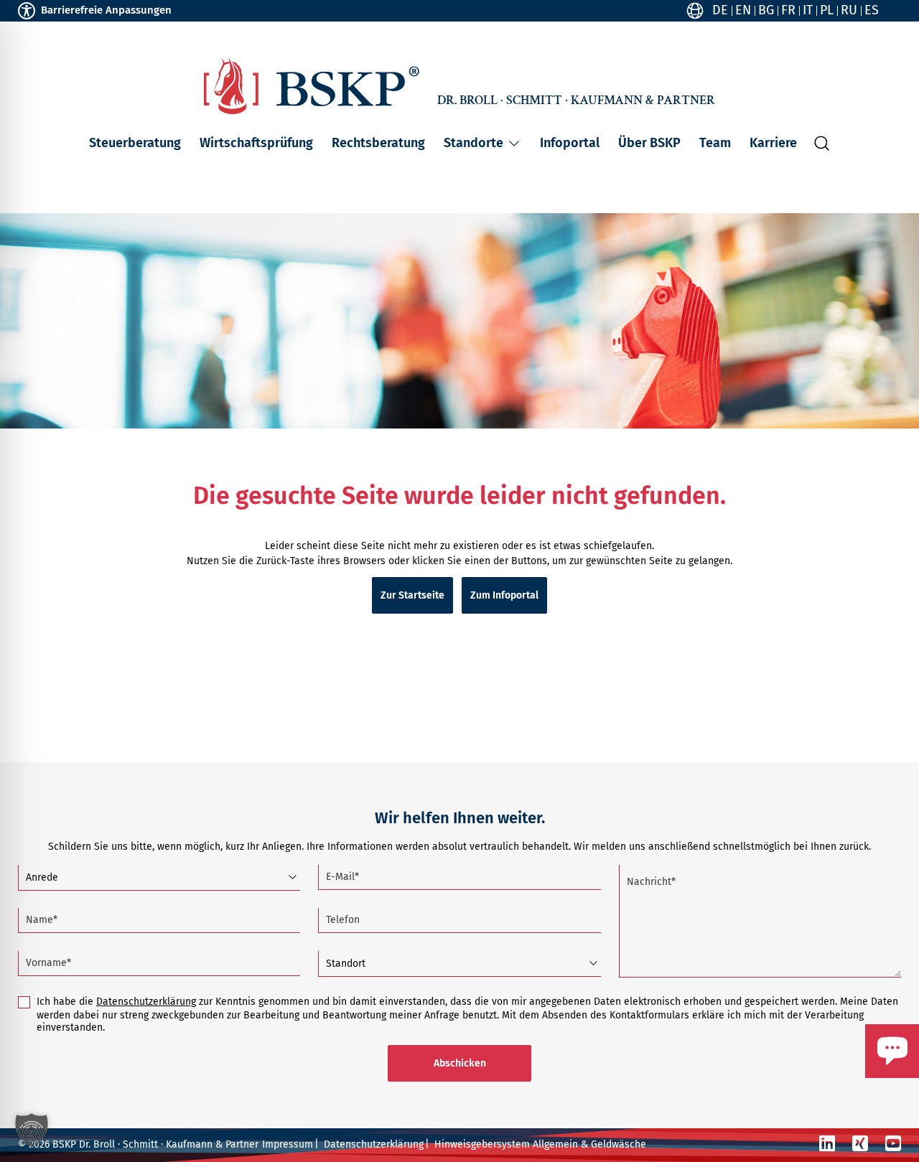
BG (766, 10)
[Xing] (860, 1144)
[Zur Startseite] (311, 85)
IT (808, 10)
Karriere (773, 143)
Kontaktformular (849, 1084)
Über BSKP (649, 143)
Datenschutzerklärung (146, 1001)
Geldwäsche (618, 1144)
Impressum (287, 1144)
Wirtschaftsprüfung (256, 143)
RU (849, 10)
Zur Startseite (412, 595)
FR (788, 10)
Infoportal (570, 143)
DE (720, 10)
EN (743, 10)
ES (871, 10)
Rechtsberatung (378, 143)
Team (715, 143)
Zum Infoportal (504, 595)
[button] (514, 143)
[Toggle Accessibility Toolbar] (26, 10)
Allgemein (555, 1144)
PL (827, 10)
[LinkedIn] (827, 1144)
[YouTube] (893, 1144)
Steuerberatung (135, 143)
